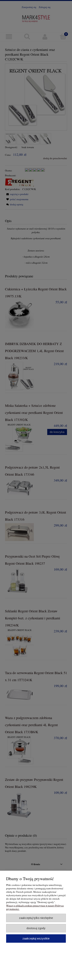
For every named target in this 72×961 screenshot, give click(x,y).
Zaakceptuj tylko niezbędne (36, 917)
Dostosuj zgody (36, 928)
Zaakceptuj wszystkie (36, 938)
